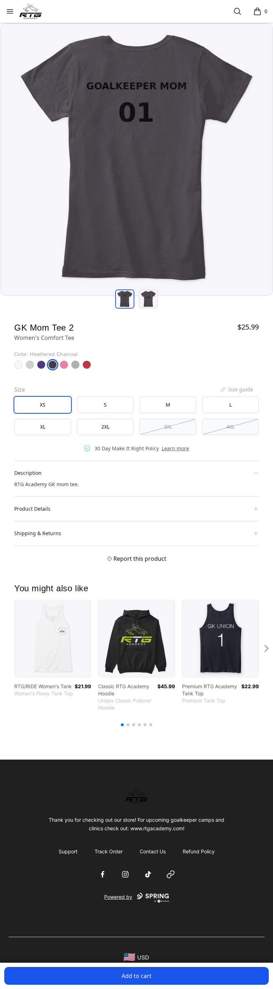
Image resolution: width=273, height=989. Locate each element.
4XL (230, 426)
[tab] (125, 299)
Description (28, 472)
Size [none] (19, 389)
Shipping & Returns (37, 533)
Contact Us (153, 851)
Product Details (32, 508)
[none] (236, 389)
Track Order (109, 851)
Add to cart (136, 976)
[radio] (42, 405)
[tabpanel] (136, 159)
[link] (53, 638)
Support (68, 851)
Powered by (118, 897)
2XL (105, 426)
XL (43, 426)
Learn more (175, 448)
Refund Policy (199, 851)
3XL (168, 426)
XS (43, 404)
